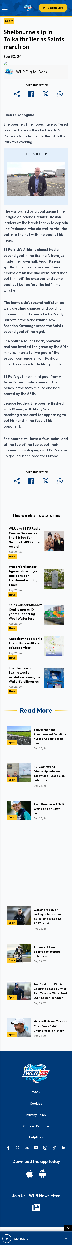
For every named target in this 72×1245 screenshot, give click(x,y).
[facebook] (8, 1147)
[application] (36, 179)
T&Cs (36, 1092)
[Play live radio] (6, 1238)
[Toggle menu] (5, 8)
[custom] (26, 1147)
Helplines (36, 1137)
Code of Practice (36, 1126)
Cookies (36, 1103)
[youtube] (36, 1147)
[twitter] (17, 1147)
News (12, 556)
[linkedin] (63, 1147)
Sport (9, 21)
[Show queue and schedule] (66, 1238)
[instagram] (45, 1147)
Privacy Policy (36, 1115)
